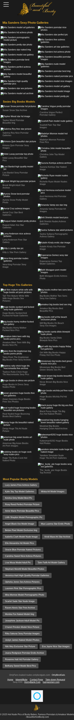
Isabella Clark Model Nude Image (21, 536)
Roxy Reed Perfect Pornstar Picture (22, 504)
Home (10, 679)
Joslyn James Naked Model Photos (22, 640)
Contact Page (36, 679)
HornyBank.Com (32, 682)
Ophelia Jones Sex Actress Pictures (22, 582)
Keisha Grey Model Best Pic (18, 498)
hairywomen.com (51, 682)
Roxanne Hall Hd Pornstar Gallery (21, 659)
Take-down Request (55, 679)
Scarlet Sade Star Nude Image (20, 601)
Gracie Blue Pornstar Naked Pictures (23, 549)
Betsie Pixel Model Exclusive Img (21, 530)
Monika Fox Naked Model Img (19, 614)
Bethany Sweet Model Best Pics (20, 666)
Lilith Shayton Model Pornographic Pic (23, 517)
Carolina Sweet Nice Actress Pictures (23, 556)
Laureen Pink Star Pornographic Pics (23, 588)
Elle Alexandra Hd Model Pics (19, 543)
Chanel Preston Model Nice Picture (22, 627)
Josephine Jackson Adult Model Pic (22, 620)
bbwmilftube (21, 679)
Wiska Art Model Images (52, 491)
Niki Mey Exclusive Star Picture (20, 646)
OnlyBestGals (58, 675)
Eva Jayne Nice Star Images (56, 646)
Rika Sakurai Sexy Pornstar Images (22, 633)
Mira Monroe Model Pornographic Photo (24, 595)
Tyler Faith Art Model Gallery (51, 562)
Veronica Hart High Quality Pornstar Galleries (27, 575)
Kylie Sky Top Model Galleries (19, 491)
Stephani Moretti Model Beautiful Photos (24, 569)
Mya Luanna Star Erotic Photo (55, 524)
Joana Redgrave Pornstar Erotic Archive (24, 653)
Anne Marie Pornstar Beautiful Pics (22, 511)
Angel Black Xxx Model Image (19, 524)
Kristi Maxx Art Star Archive (57, 536)
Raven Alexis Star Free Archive (20, 607)
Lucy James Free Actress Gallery (21, 485)
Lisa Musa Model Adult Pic (18, 562)
